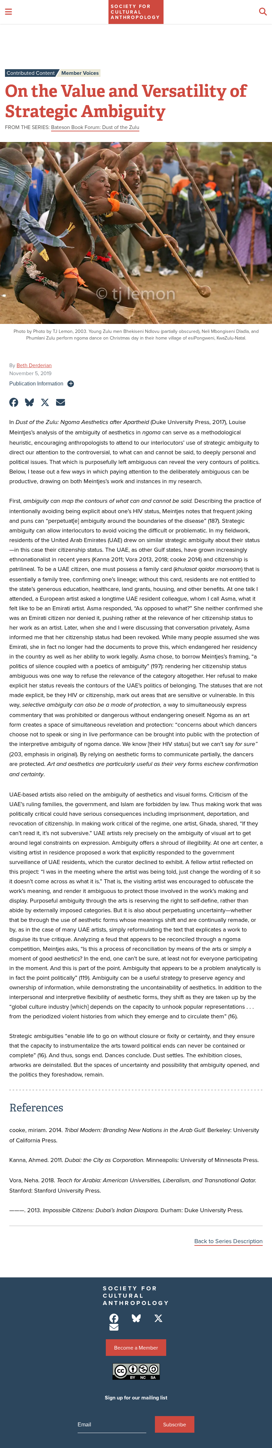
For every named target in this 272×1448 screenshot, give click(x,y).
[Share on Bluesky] (29, 402)
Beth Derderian (34, 365)
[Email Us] (113, 1327)
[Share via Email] (60, 402)
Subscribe (174, 1424)
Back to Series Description (228, 1241)
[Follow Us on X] (158, 1318)
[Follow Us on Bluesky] (136, 1318)
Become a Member (136, 1347)
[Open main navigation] (8, 12)
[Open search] (263, 12)
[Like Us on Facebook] (113, 1318)
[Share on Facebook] (13, 402)
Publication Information (36, 383)
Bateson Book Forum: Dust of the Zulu (95, 127)
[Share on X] (44, 402)
